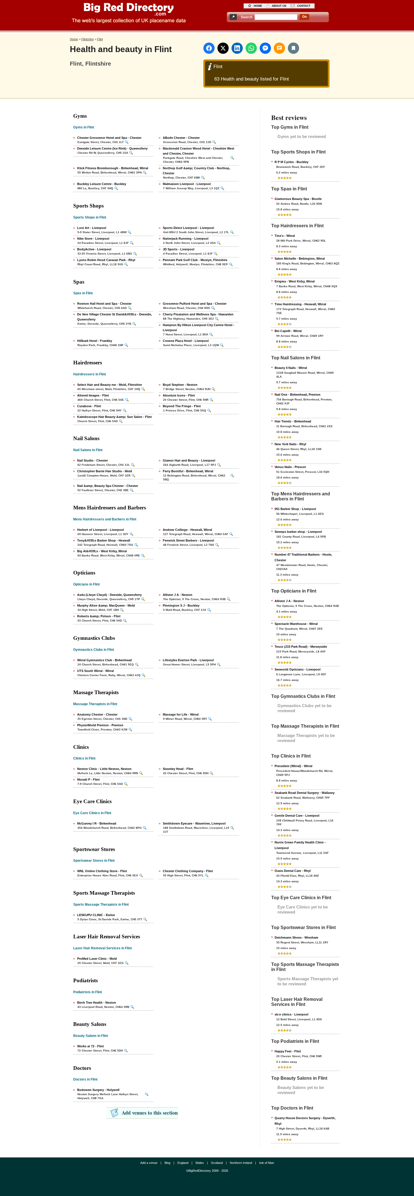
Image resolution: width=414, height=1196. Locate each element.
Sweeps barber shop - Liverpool (298, 531)
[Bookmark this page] (293, 48)
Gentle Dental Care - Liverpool (297, 815)
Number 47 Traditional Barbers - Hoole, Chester (303, 557)
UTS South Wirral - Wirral (95, 670)
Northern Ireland (241, 1162)
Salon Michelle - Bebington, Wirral (300, 258)
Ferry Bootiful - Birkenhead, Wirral (188, 471)
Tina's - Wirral (285, 235)
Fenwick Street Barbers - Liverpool (188, 540)
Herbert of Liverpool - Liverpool (100, 529)
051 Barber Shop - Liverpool (295, 509)
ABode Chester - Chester (181, 137)
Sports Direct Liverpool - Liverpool (188, 228)
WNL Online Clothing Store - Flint (102, 871)
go (304, 17)
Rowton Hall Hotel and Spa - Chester (104, 303)
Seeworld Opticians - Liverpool (297, 669)
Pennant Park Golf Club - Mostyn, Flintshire (195, 260)
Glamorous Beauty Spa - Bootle (298, 199)
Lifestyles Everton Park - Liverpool (188, 660)
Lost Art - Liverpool (91, 228)
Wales (199, 1162)
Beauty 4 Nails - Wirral (291, 367)
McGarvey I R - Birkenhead (96, 823)
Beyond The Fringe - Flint (182, 406)
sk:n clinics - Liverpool (291, 1014)
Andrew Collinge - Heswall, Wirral (187, 529)
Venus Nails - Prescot (290, 467)
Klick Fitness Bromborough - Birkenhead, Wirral (112, 168)
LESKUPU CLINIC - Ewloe (96, 915)
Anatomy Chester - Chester (97, 714)
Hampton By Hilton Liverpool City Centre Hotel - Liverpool (198, 327)
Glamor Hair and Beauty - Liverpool (189, 460)
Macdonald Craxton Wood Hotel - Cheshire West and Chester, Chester (198, 151)
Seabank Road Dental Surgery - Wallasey (305, 792)
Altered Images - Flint (93, 395)
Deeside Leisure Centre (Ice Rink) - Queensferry (112, 148)
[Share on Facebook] (209, 48)
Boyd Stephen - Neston (180, 384)
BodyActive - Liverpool (94, 249)
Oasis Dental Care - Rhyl (293, 870)
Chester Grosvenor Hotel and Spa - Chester (109, 137)
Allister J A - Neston (177, 594)
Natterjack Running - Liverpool (185, 238)
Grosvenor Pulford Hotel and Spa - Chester (194, 303)
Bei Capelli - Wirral (288, 331)
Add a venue (148, 1162)
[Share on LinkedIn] (237, 48)
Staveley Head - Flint (178, 768)
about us (279, 5)
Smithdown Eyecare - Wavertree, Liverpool (194, 823)
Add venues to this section (150, 1112)
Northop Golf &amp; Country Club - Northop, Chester (196, 170)
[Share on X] (223, 48)
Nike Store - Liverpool (93, 238)
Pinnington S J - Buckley (181, 605)
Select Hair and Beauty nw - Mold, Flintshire (109, 384)
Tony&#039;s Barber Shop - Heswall (103, 540)
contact (303, 5)
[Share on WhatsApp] (251, 48)
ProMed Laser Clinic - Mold (97, 958)
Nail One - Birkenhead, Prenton (297, 394)
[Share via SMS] (279, 48)
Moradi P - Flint (88, 779)
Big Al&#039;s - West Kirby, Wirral (102, 551)
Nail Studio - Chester (92, 460)
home (258, 5)
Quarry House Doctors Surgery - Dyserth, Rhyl (305, 1120)
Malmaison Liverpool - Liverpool (187, 184)
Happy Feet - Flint (288, 1051)
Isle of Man (266, 1162)
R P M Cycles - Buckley (291, 162)
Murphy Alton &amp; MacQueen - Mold (106, 605)
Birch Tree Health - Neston (96, 1002)
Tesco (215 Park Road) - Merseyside (301, 646)
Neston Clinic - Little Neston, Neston (104, 768)
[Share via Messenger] (265, 48)
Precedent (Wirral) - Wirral (293, 766)
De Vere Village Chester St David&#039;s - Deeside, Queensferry (114, 317)
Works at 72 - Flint (90, 1046)
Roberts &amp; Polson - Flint (99, 616)
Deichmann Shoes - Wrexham (296, 937)
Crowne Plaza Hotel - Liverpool (186, 340)
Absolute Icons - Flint (179, 395)
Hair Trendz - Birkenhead (293, 421)
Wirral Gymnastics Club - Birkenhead (104, 660)
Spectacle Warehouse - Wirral (296, 623)
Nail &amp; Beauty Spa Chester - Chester (107, 485)
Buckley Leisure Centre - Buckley (101, 184)
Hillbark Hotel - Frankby (94, 340)
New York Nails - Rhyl (290, 444)
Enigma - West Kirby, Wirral (295, 281)
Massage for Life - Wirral (181, 714)
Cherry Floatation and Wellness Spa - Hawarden (198, 314)
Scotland (217, 1162)
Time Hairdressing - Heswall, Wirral (300, 304)
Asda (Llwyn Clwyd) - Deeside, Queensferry (109, 594)
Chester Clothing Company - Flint (188, 871)
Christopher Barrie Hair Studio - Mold (104, 471)
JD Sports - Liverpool (178, 249)
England (182, 1162)
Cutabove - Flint (89, 406)
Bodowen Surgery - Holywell (98, 1090)
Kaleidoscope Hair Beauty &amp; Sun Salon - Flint (114, 416)
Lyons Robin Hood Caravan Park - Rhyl (106, 260)
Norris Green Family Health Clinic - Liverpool (300, 845)
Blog (167, 1162)
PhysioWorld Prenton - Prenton (100, 725)
